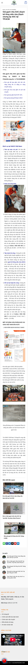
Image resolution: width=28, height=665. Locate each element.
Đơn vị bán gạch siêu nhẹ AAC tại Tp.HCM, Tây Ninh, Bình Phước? (15, 561)
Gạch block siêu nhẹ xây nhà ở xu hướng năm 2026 (15, 577)
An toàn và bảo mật (7, 624)
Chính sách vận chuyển (8, 619)
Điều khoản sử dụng (7, 622)
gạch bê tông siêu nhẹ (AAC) (16, 262)
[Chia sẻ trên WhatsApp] (4, 543)
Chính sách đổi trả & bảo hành (10, 617)
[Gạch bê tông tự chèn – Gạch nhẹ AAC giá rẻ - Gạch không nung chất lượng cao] (14, 2)
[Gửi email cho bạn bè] (12, 543)
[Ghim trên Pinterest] (15, 543)
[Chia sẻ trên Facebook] (7, 543)
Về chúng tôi (5, 614)
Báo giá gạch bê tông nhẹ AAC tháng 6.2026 (16, 567)
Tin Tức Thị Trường (11, 9)
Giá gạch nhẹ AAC (9, 74)
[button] (2, 3)
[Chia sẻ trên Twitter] (9, 543)
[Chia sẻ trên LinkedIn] (18, 543)
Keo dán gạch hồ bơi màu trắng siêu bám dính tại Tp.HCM (16, 556)
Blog (4, 9)
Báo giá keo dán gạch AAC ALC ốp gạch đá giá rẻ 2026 (16, 572)
